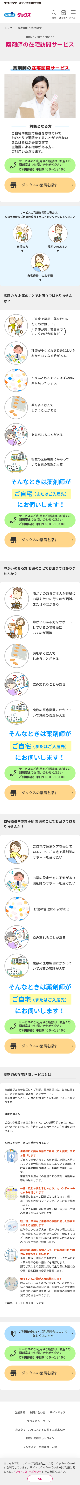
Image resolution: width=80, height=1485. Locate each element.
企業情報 (20, 1412)
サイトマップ (57, 1412)
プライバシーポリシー (29, 1471)
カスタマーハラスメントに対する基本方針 (40, 1430)
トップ (8, 28)
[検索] (54, 13)
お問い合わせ (37, 1412)
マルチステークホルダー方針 (40, 1447)
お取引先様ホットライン (40, 1438)
